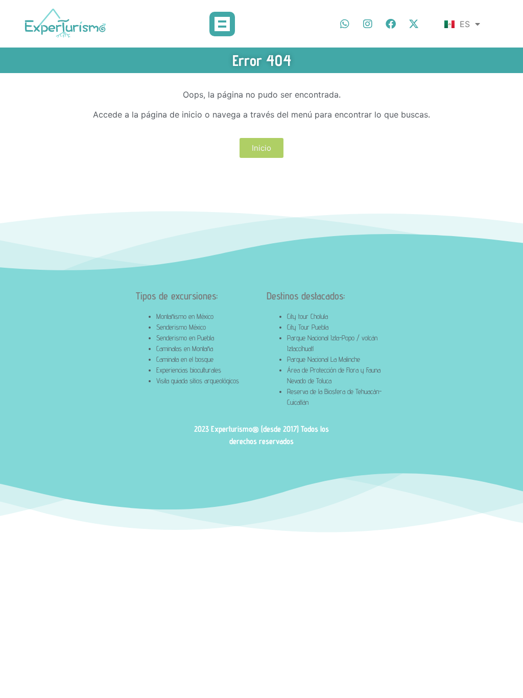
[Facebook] (391, 24)
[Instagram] (368, 24)
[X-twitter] (413, 24)
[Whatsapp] (345, 24)
